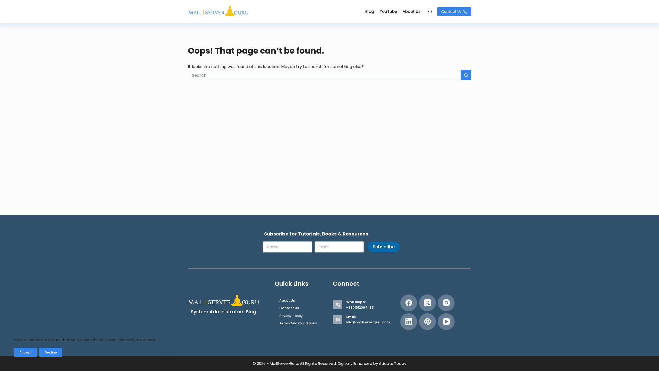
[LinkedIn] (408, 321)
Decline (51, 352)
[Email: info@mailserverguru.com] (337, 319)
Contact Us (451, 11)
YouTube (388, 11)
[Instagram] (446, 302)
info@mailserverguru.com (368, 322)
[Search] (430, 12)
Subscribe (384, 247)
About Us (412, 11)
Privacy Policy (291, 316)
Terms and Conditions (298, 323)
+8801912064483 (360, 307)
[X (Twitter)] (427, 302)
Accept (25, 352)
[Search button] (466, 75)
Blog (369, 11)
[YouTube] (446, 321)
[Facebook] (408, 302)
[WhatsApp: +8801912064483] (337, 304)
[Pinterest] (427, 321)
